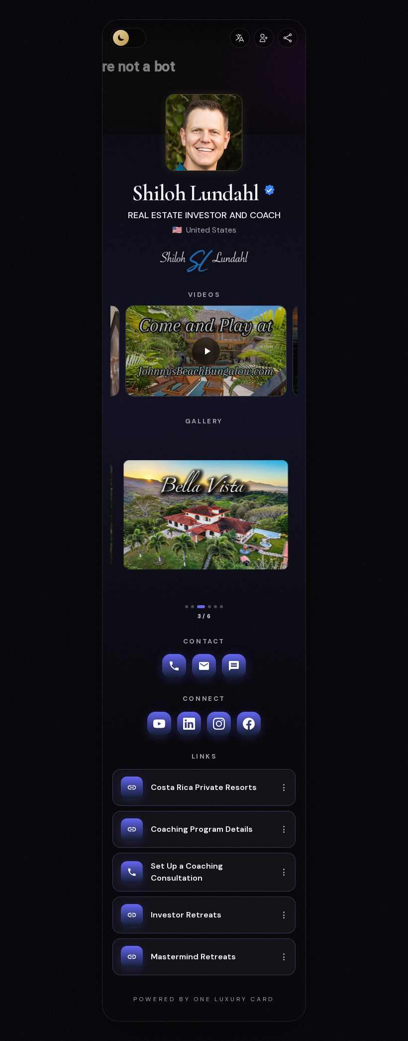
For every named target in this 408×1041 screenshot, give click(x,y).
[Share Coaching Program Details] (284, 829)
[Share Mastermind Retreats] (284, 957)
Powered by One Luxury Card (204, 999)
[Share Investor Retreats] (284, 915)
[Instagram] (219, 724)
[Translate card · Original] (240, 38)
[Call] (174, 666)
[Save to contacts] (264, 38)
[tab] (186, 606)
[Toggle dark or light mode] (128, 38)
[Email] (204, 666)
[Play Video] (206, 351)
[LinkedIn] (189, 724)
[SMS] (234, 666)
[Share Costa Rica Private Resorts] (284, 787)
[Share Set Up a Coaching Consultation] (284, 872)
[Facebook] (249, 724)
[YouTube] (159, 724)
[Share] (288, 38)
